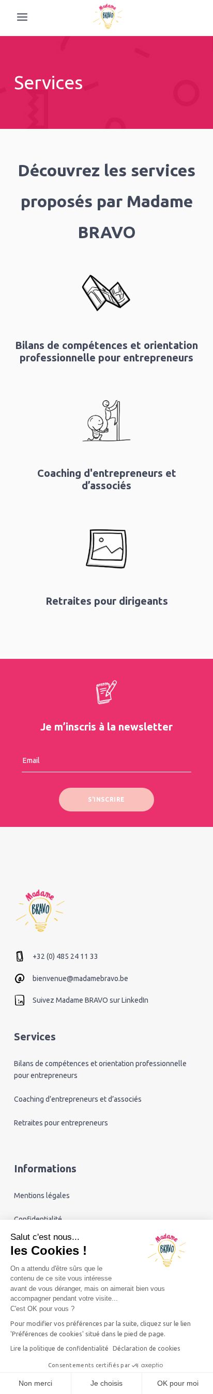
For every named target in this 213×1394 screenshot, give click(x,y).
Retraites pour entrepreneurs (61, 1123)
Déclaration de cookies (146, 1348)
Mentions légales (42, 1195)
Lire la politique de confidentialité (59, 1348)
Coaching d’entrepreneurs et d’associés (78, 1099)
